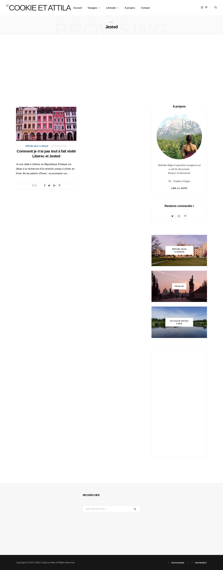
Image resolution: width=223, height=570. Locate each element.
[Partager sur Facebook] (44, 185)
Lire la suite (179, 188)
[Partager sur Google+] (54, 185)
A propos (130, 7)
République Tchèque (36, 146)
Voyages (92, 7)
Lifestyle (111, 7)
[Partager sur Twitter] (49, 185)
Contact (145, 7)
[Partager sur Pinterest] (59, 185)
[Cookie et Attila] (38, 8)
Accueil (77, 7)
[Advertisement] (111, 71)
